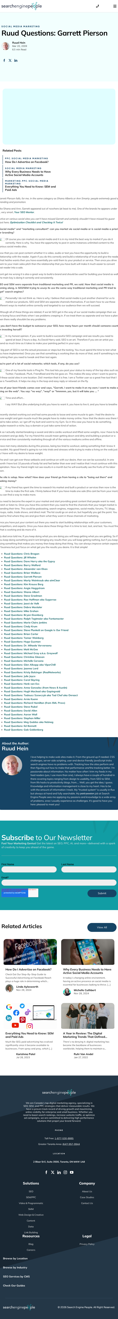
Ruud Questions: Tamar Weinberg (24, 637)
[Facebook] (4, 60)
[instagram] (65, 1172)
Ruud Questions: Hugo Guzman (22, 641)
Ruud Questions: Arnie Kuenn (21, 699)
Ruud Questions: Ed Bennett (20, 725)
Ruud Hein (15, 748)
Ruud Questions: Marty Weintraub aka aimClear (32, 580)
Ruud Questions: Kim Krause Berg (23, 584)
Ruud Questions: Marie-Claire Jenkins (25, 622)
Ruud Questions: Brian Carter (21, 633)
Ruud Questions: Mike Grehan (21, 611)
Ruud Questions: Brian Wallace (22, 572)
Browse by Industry (15, 1267)
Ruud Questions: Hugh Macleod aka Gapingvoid (32, 691)
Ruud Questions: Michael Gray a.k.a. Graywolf (31, 653)
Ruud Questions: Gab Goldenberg (23, 729)
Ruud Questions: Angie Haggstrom (24, 588)
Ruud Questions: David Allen (20, 710)
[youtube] (71, 1172)
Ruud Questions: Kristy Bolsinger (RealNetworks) (32, 672)
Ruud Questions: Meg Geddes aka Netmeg (28, 722)
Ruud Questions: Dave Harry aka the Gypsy (29, 561)
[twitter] (52, 1172)
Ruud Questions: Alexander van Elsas (26, 568)
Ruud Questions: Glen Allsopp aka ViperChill (30, 664)
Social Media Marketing (20, 26)
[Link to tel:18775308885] (97, 6)
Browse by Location (15, 1258)
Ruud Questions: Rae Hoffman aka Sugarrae (30, 599)
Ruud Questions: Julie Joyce (19, 676)
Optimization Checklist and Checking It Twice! (36, 222)
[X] (10, 60)
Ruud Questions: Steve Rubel (20, 706)
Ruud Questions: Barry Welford (22, 565)
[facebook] (46, 1172)
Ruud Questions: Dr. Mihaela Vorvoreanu (28, 645)
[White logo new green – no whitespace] (19, 1305)
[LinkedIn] (16, 60)
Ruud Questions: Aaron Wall (20, 714)
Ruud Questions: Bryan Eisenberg (23, 614)
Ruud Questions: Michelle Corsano (23, 660)
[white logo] (59, 1090)
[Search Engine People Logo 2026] (21, 3)
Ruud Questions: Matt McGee (21, 649)
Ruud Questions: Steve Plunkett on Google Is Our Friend (36, 630)
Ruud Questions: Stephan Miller (22, 718)
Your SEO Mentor (24, 212)
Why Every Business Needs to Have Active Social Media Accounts (28, 173)
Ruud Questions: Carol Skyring (22, 679)
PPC (8, 158)
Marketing (13, 181)
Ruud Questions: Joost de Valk (21, 603)
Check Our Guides (14, 1285)
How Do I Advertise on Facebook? (26, 162)
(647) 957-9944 (71, 1144)
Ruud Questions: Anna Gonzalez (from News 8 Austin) (35, 687)
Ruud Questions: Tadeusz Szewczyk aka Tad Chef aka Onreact (41, 695)
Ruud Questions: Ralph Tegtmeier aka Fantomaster (34, 618)
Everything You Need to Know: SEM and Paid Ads (30, 188)
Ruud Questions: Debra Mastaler (23, 607)
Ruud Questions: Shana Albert (21, 591)
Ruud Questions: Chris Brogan (21, 553)
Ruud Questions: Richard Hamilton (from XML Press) (34, 702)
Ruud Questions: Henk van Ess (21, 683)
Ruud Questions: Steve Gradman (23, 595)
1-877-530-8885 (64, 1138)
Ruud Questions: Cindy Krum (20, 626)
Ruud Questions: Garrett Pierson (23, 576)
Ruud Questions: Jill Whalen (20, 557)
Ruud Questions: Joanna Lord (21, 668)
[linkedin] (59, 1172)
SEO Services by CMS (16, 1276)
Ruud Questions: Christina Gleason (24, 656)
